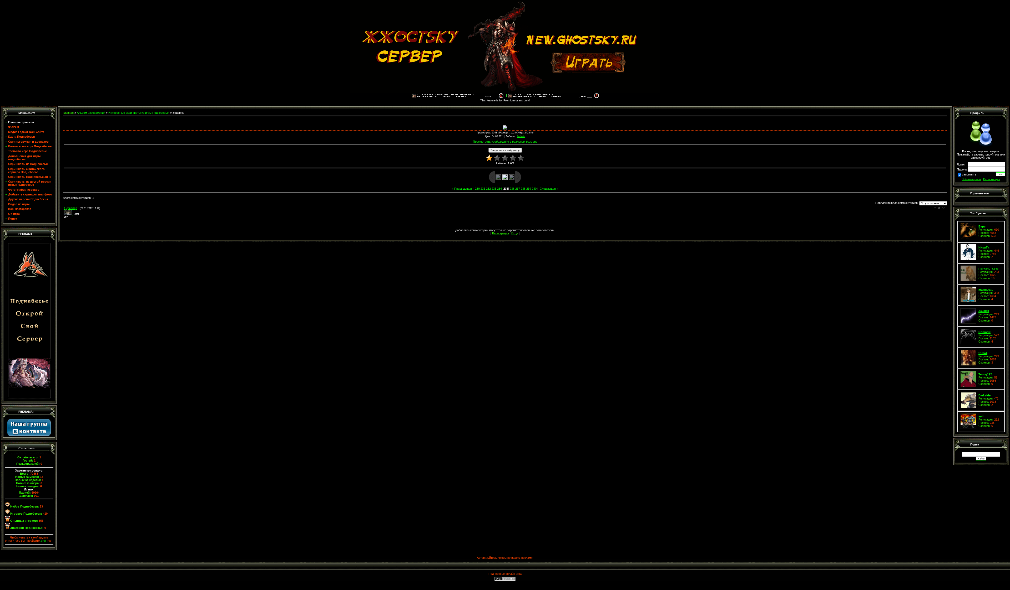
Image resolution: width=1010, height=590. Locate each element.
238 (523, 188)
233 (494, 188)
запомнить (969, 174)
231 (483, 188)
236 (512, 188)
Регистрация (991, 179)
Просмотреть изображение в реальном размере (505, 141)
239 (528, 188)
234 (499, 188)
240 (534, 188)
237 (517, 188)
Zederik (521, 136)
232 (488, 188)
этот (43, 540)
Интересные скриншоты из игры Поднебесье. (138, 112)
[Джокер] (69, 213)
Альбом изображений (91, 112)
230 (477, 188)
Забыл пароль (971, 179)
